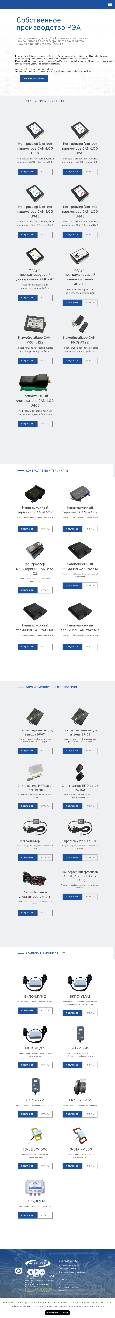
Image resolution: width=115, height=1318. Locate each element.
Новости (62, 1291)
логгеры (74, 1269)
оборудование (68, 1261)
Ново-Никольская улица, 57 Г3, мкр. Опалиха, (39, 1281)
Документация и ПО (67, 1284)
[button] (34, 78)
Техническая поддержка (69, 1287)
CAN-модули (64, 1269)
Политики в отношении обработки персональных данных (74, 1306)
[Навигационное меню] (110, 4)
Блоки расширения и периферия (72, 1272)
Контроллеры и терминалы (69, 1265)
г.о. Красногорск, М (32, 1284)
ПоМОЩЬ (64, 1279)
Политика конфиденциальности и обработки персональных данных (39, 1292)
